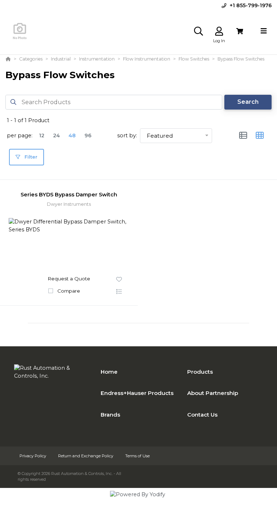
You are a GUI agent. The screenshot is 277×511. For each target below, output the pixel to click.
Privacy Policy (33, 455)
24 (56, 135)
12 (41, 135)
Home (109, 371)
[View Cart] (239, 31)
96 (88, 135)
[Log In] (219, 31)
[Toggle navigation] (264, 31)
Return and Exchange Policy (86, 455)
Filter (30, 157)
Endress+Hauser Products (137, 393)
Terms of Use (137, 455)
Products (200, 371)
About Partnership (212, 393)
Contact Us (202, 414)
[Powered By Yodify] (138, 501)
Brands (110, 414)
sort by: (127, 135)
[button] (119, 292)
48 (72, 135)
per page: (19, 135)
